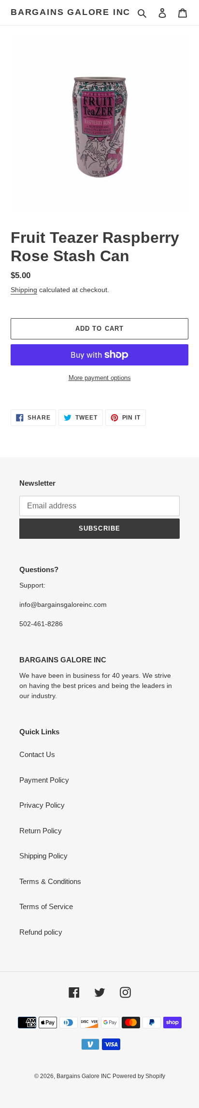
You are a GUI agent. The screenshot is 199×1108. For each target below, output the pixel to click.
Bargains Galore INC (70, 12)
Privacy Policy (42, 805)
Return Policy (40, 831)
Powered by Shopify (139, 1076)
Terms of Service (46, 906)
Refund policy (40, 932)
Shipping (24, 290)
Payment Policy (44, 780)
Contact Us (37, 754)
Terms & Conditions (50, 881)
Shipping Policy (43, 856)
